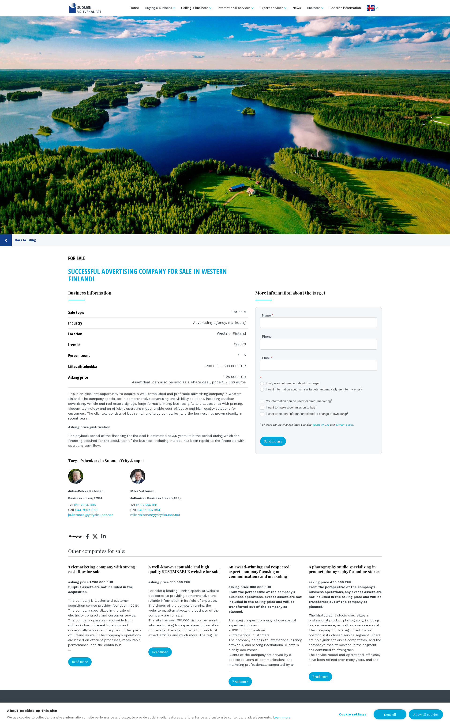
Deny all (390, 714)
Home (134, 8)
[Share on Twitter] (95, 537)
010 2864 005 (85, 505)
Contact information (345, 8)
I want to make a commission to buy (291, 407)
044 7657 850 (86, 510)
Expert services (271, 8)
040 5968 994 (148, 510)
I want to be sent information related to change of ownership (306, 414)
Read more (80, 662)
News (296, 8)
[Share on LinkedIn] (103, 536)
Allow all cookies (425, 714)
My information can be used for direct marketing (298, 401)
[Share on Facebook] (87, 536)
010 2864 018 (146, 505)
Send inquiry (273, 441)
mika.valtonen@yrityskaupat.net (155, 515)
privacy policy (344, 424)
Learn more (281, 717)
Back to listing (25, 240)
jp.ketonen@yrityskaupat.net (90, 515)
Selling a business (194, 8)
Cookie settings (353, 714)
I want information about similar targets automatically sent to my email (314, 389)
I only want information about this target (293, 383)
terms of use (320, 424)
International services (234, 8)
